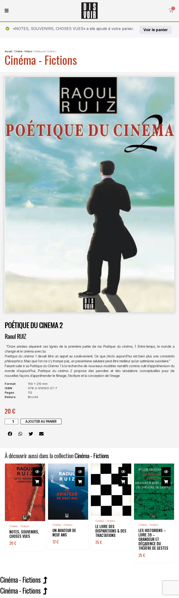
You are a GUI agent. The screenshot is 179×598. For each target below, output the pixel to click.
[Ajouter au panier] (37, 481)
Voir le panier (155, 29)
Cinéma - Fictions (41, 59)
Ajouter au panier (41, 421)
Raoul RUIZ (15, 336)
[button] (10, 433)
